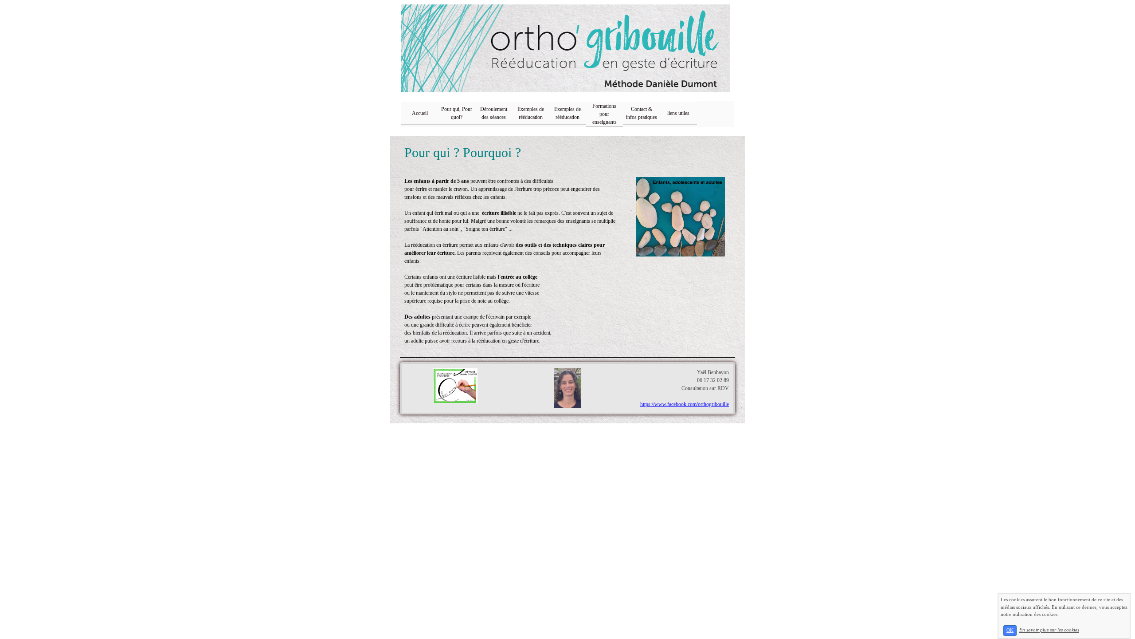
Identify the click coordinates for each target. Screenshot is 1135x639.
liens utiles (678, 113)
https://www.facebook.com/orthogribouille (684, 404)
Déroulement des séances (493, 113)
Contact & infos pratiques (641, 113)
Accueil (420, 113)
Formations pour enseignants (604, 114)
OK (1010, 630)
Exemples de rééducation (530, 113)
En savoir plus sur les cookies (1049, 630)
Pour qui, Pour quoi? (456, 113)
